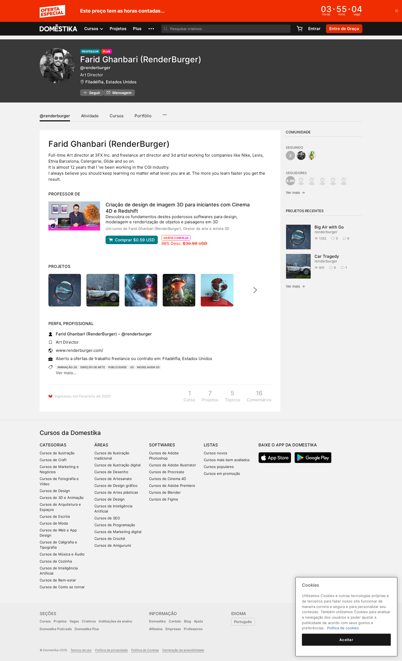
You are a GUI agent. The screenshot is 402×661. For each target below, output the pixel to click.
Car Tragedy (326, 256)
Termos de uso (81, 650)
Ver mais (295, 192)
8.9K (290, 181)
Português (243, 621)
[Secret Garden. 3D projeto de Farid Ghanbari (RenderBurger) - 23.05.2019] (179, 290)
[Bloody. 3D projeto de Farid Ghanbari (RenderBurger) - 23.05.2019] (217, 290)
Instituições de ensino (115, 621)
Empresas (173, 629)
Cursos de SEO (107, 518)
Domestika (157, 621)
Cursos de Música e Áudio (62, 554)
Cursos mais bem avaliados (227, 460)
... (164, 112)
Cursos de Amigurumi (112, 545)
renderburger (325, 232)
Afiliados (155, 629)
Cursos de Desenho (111, 472)
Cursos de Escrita (55, 516)
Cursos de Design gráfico (116, 485)
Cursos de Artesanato (113, 478)
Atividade (90, 115)
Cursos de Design (55, 491)
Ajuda (198, 621)
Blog (187, 621)
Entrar (314, 28)
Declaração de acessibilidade (183, 650)
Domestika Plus (87, 629)
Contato (175, 621)
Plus (137, 28)
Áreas (101, 445)
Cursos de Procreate (166, 472)
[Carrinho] (299, 29)
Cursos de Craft (53, 460)
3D (132, 367)
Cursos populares (219, 466)
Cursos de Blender (165, 492)
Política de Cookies (145, 650)
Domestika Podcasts (56, 629)
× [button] (397, 10)
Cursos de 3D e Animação (62, 497)
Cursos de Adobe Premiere (172, 485)
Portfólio (143, 115)
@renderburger (55, 115)
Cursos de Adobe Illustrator (172, 465)
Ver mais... (66, 372)
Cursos (117, 115)
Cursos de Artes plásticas (116, 492)
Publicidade (117, 367)
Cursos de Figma (163, 499)
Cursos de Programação (114, 525)
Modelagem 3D (148, 367)
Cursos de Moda (54, 523)
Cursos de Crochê (109, 538)
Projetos (118, 28)
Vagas (74, 621)
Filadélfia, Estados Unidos (110, 81)
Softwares (162, 445)
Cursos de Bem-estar (58, 580)
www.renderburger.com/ (79, 350)
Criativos (89, 621)
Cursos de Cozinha (56, 561)
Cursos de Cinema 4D (167, 478)
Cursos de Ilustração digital (117, 465)
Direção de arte (92, 367)
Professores (193, 629)
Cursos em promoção (222, 473)
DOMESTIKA (59, 29)
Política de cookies (343, 628)
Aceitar (346, 639)
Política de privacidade (111, 650)
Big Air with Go (329, 227)
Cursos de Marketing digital (117, 532)
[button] (151, 29)
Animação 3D (67, 367)
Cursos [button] (91, 28)
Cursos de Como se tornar (62, 587)
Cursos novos (215, 453)
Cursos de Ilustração (57, 453)
